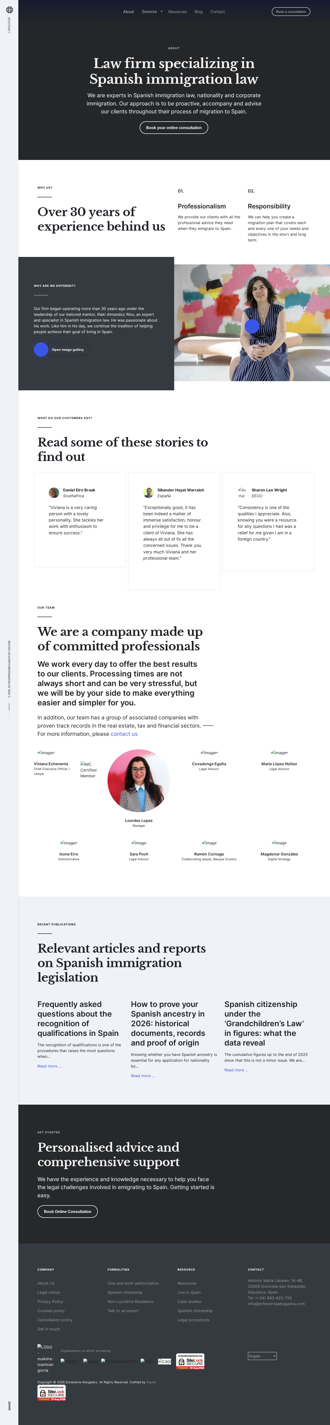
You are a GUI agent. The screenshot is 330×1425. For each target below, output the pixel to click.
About (128, 11)
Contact (217, 11)
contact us (124, 733)
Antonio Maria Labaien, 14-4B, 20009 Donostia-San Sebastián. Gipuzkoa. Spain (277, 1286)
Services (149, 12)
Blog (199, 11)
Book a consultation (291, 12)
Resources (177, 11)
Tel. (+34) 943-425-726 (270, 1297)
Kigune (8, 645)
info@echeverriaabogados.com (276, 1303)
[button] (161, 12)
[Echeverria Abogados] (62, 11)
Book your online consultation (174, 128)
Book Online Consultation (67, 1212)
